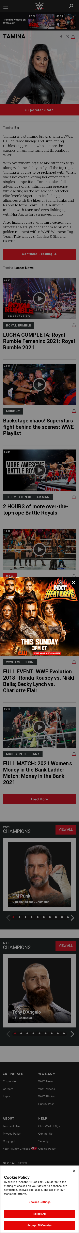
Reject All (39, 1213)
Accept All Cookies (39, 1225)
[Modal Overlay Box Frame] (39, 616)
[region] (39, 1199)
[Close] (74, 1170)
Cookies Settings (39, 1202)
